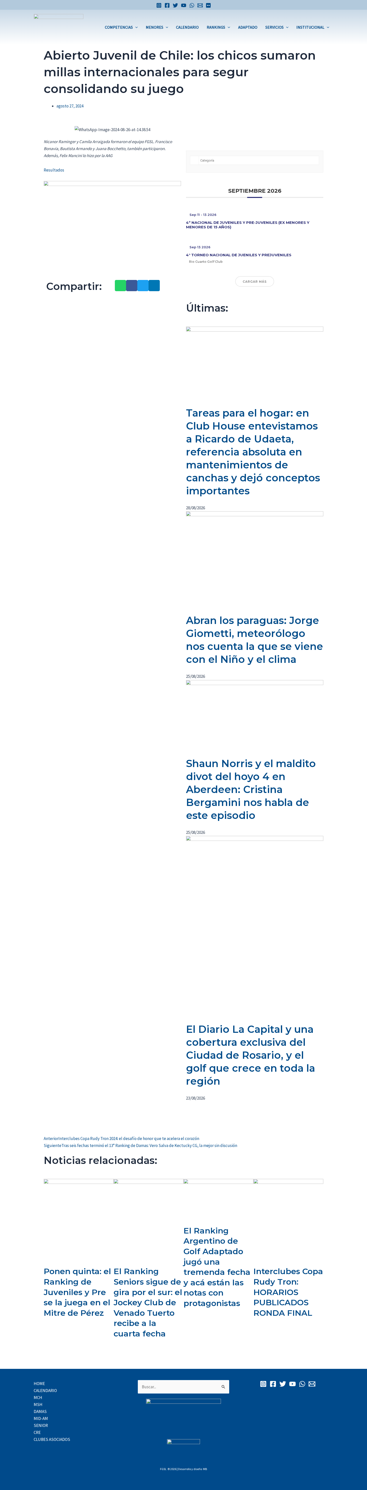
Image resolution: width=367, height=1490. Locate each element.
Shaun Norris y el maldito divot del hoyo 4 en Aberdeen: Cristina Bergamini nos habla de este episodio (251, 789)
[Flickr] (208, 5)
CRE (37, 1432)
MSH (38, 1404)
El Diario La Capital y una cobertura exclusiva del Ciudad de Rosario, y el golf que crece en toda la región (250, 1055)
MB (205, 1469)
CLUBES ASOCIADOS (52, 1439)
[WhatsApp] (191, 5)
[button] (135, 27)
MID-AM (41, 1418)
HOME (39, 1383)
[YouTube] (183, 5)
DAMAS (40, 1411)
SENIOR (41, 1425)
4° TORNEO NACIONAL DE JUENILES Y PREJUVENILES (238, 255)
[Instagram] (159, 5)
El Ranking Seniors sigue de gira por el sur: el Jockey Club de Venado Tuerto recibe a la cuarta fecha (148, 1302)
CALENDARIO (187, 27)
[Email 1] (200, 5)
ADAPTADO (247, 27)
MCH (38, 1397)
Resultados (54, 170)
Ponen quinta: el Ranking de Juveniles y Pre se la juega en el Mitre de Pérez (77, 1291)
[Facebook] (167, 5)
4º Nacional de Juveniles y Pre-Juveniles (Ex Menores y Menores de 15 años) (247, 224)
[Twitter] (175, 5)
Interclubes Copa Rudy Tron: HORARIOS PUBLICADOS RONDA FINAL (288, 1291)
